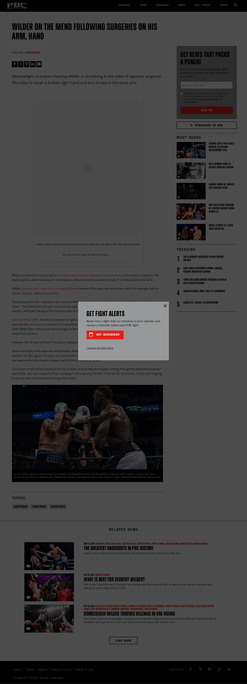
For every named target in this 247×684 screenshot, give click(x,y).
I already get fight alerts (100, 348)
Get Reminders (107, 334)
